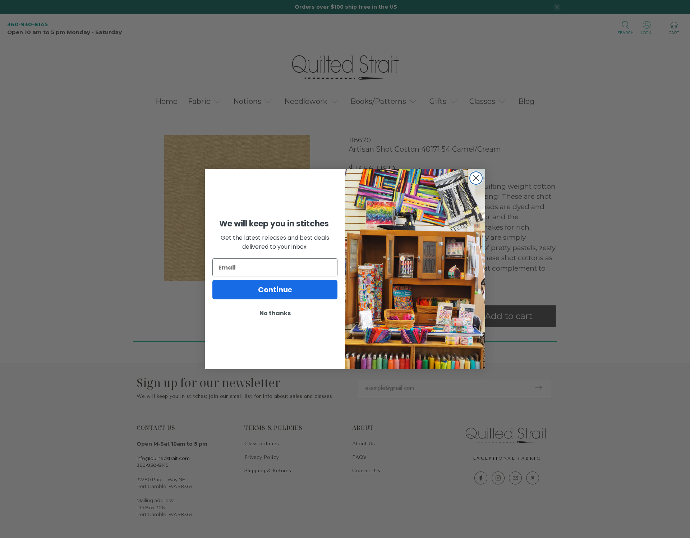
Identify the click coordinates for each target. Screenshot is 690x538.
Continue (275, 290)
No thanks (275, 313)
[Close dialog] (476, 178)
